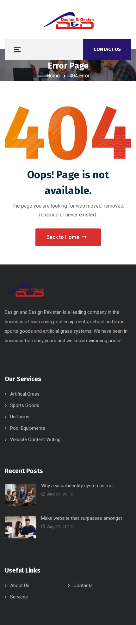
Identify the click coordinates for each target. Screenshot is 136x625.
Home (53, 76)
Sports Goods (24, 405)
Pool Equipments (27, 428)
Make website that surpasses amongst (81, 518)
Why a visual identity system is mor (77, 485)
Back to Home (62, 237)
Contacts (83, 585)
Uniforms (19, 417)
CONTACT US (107, 49)
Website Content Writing (35, 439)
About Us (19, 585)
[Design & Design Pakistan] (68, 19)
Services (19, 597)
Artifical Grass (25, 394)
